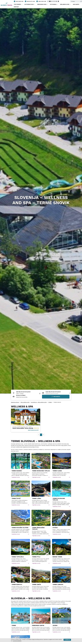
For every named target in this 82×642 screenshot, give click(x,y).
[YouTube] (52, 1)
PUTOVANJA (53, 4)
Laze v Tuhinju (20, 393)
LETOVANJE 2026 (29, 4)
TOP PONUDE (17, 4)
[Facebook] (48, 1)
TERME (50, 402)
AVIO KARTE (76, 4)
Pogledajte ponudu (16, 477)
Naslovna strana (15, 402)
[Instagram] (54, 1)
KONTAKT (16, 6)
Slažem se (67, 639)
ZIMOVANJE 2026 (42, 4)
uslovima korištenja (17, 640)
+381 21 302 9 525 (42, 1)
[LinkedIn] (56, 1)
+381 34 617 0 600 (31, 1)
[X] (50, 1)
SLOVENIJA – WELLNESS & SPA (39, 402)
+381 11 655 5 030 (19, 1)
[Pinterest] (58, 1)
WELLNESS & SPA (65, 4)
